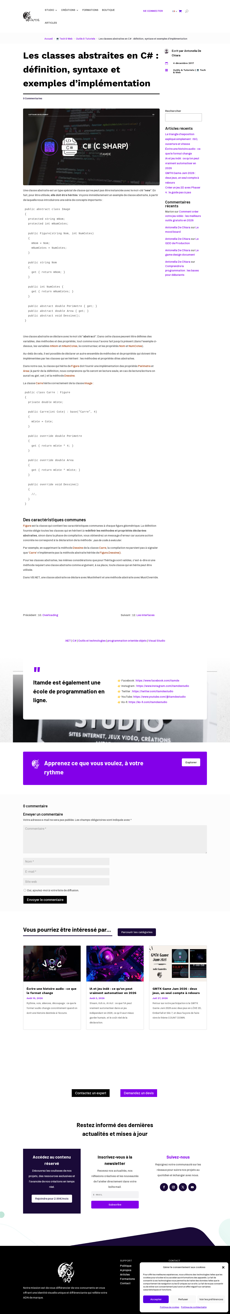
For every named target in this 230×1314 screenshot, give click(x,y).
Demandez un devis (139, 1093)
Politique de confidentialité (194, 1307)
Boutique (108, 10)
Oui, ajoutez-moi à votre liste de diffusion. (52, 890)
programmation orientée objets (127, 640)
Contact (125, 1283)
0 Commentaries (32, 98)
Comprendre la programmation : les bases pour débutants (182, 270)
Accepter (155, 1299)
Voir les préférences (211, 1299)
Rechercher (173, 111)
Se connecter (153, 11)
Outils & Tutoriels (85, 39)
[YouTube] (192, 1187)
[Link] (31, 16)
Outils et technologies (92, 640)
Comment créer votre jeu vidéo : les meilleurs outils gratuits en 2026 (183, 216)
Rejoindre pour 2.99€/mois (52, 1198)
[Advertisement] (115, 1056)
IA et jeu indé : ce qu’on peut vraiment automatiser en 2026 (182, 163)
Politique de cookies (169, 1307)
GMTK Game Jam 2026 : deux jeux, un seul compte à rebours (182, 178)
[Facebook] (164, 1187)
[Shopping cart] (180, 11)
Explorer (191, 762)
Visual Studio (156, 640)
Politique (125, 1265)
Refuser (183, 1299)
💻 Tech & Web (64, 39)
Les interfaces (146, 615)
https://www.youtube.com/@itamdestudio (159, 696)
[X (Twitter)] (183, 1187)
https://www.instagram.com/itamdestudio (162, 686)
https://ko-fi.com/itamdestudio (148, 702)
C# (74, 640)
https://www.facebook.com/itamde (157, 680)
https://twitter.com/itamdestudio (152, 691)
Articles (51, 23)
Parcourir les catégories (136, 932)
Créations (68, 10)
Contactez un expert (90, 1093)
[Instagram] (173, 1187)
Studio (49, 10)
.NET (68, 640)
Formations (90, 10)
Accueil (48, 39)
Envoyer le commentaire (45, 900)
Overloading (50, 615)
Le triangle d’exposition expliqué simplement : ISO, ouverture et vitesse (181, 139)
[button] (223, 1267)
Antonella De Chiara (177, 227)
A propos (125, 1270)
